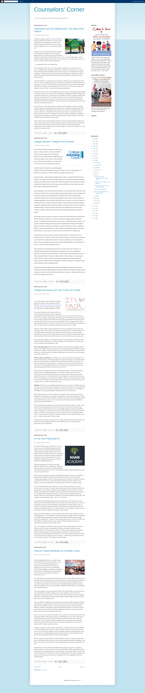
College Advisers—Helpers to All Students (54, 141)
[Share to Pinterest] (66, 133)
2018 (94, 158)
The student (53, 39)
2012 (94, 216)
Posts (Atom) (43, 670)
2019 (94, 155)
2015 (94, 208)
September (97, 170)
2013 (94, 213)
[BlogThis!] (60, 133)
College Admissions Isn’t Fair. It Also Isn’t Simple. (57, 290)
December (96, 162)
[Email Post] (55, 133)
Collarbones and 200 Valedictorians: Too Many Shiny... (101, 178)
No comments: (51, 281)
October (96, 167)
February (96, 201)
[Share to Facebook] (64, 133)
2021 (94, 151)
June (95, 172)
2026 (94, 139)
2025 (94, 141)
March (96, 198)
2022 (94, 148)
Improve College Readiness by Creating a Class (57, 551)
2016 (94, 206)
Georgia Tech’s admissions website (49, 305)
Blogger (79, 680)
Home (59, 667)
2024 (94, 143)
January (96, 203)
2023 (94, 146)
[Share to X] (62, 133)
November (97, 165)
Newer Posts (38, 667)
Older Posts (82, 667)
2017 (94, 160)
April (95, 196)
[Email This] (59, 133)
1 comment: (50, 133)
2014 (94, 211)
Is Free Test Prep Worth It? (47, 438)
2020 (94, 153)
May (95, 174)
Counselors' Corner (59, 9)
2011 (94, 218)
